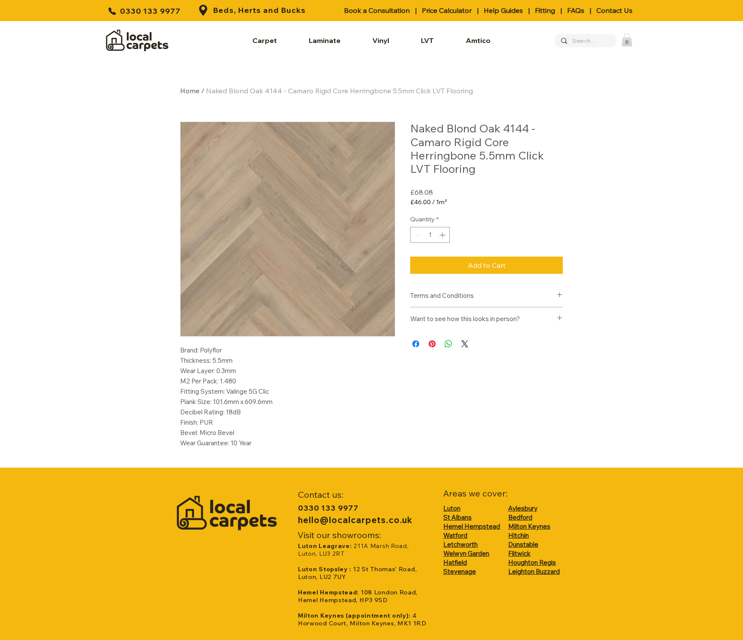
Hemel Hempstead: (329, 592)
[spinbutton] (430, 234)
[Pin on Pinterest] (432, 344)
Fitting (545, 10)
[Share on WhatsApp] (448, 344)
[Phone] (112, 11)
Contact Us (614, 10)
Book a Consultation (377, 10)
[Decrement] (416, 234)
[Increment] (443, 234)
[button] (626, 39)
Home (190, 90)
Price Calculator (447, 10)
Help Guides (503, 10)
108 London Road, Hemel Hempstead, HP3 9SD (358, 596)
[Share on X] (465, 344)
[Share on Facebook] (416, 344)
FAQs (575, 10)
